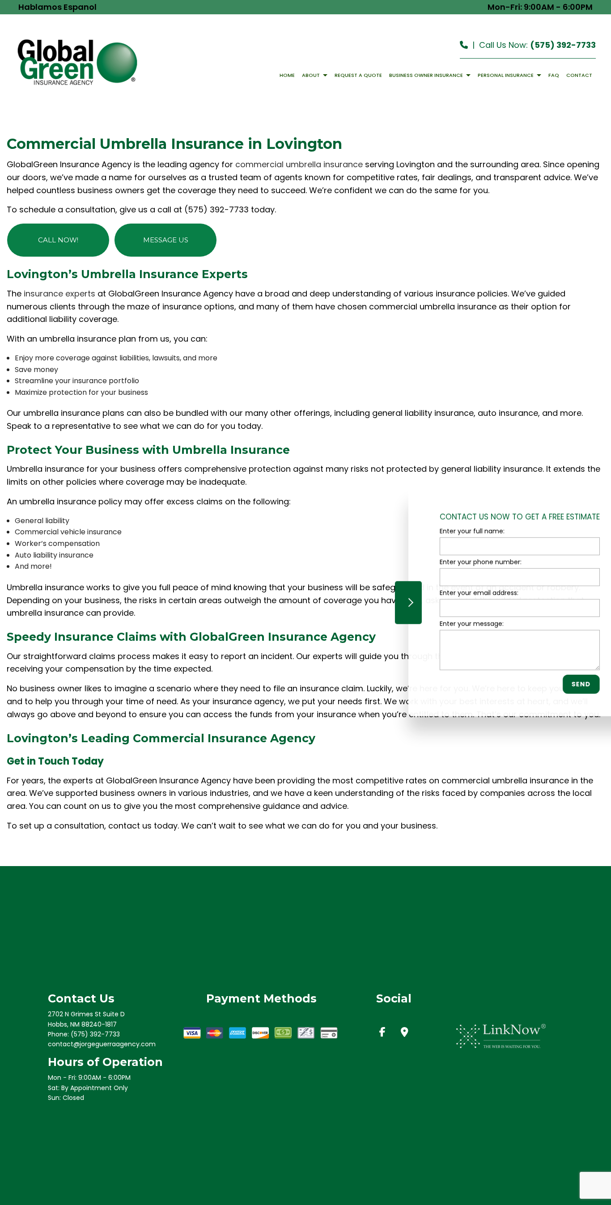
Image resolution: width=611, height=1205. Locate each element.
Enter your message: (439, 623)
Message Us (165, 240)
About (311, 75)
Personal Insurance (506, 75)
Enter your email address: (446, 592)
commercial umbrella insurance (299, 164)
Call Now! (58, 240)
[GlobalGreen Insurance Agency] (77, 61)
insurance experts (59, 293)
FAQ (553, 75)
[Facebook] (382, 1033)
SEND (549, 684)
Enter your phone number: (448, 561)
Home (287, 75)
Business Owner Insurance (426, 75)
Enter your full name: (439, 530)
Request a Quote (358, 75)
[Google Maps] (404, 1033)
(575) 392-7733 (563, 45)
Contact (579, 75)
